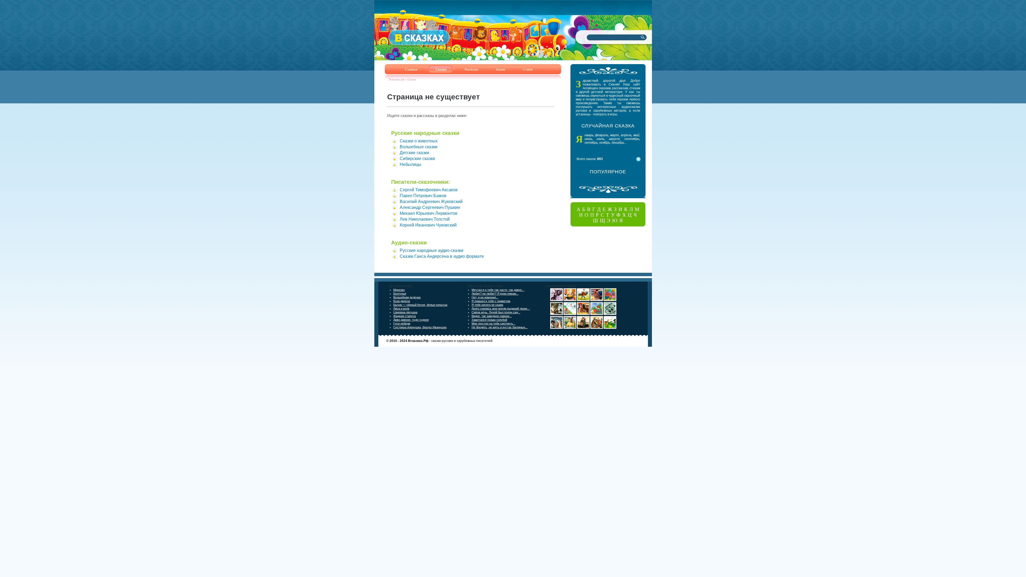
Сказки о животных (419, 141)
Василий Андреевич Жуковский (431, 201)
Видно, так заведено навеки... (492, 316)
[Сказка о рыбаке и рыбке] (596, 300)
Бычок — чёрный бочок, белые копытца (420, 304)
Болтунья (399, 293)
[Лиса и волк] (556, 313)
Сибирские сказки (417, 158)
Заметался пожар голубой (489, 319)
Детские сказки (414, 152)
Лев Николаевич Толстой (425, 219)
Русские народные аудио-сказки (431, 250)
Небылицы (410, 164)
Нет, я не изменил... (485, 297)
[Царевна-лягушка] (556, 327)
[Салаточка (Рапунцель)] (569, 327)
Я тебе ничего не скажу (487, 304)
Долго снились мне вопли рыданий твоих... (501, 308)
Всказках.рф (396, 79)
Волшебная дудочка (407, 297)
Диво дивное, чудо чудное (411, 319)
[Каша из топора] (569, 300)
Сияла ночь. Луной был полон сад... (496, 312)
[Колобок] (596, 313)
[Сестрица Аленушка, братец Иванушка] (583, 327)
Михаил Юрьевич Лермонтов (428, 213)
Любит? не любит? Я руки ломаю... (495, 293)
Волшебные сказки (418, 147)
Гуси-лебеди (401, 323)
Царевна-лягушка (405, 312)
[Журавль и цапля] (583, 300)
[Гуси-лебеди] (569, 313)
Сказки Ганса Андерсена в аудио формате (442, 256)
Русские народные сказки (425, 133)
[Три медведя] (610, 300)
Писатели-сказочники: (420, 182)
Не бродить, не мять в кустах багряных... (500, 327)
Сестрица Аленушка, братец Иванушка (419, 327)
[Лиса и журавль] (610, 327)
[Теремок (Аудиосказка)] (596, 327)
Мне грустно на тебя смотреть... (493, 323)
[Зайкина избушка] (556, 300)
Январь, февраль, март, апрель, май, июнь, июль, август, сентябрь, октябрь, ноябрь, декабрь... (612, 139)
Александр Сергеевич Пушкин (430, 207)
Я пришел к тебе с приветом (491, 301)
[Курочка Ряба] (583, 313)
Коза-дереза (401, 301)
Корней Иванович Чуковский (428, 225)
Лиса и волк (401, 308)
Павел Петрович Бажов (423, 195)
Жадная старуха (404, 316)
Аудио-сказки (409, 242)
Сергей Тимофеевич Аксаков (429, 190)
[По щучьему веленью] (610, 313)
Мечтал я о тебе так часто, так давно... (498, 289)
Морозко (399, 289)
